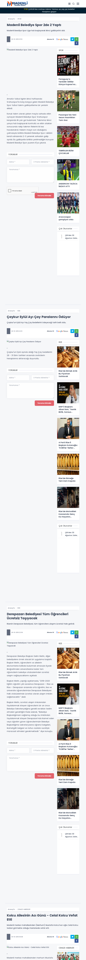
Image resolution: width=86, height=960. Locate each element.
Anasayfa (11, 19)
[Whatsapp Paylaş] (76, 39)
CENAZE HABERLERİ (24, 909)
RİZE (19, 311)
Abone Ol (50, 39)
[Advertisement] (30, 73)
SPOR (19, 19)
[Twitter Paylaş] (72, 39)
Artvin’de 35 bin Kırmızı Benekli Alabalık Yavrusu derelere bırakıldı (49, 9)
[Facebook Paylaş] (76, 43)
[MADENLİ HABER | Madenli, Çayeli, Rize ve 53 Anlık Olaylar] (17, 4)
